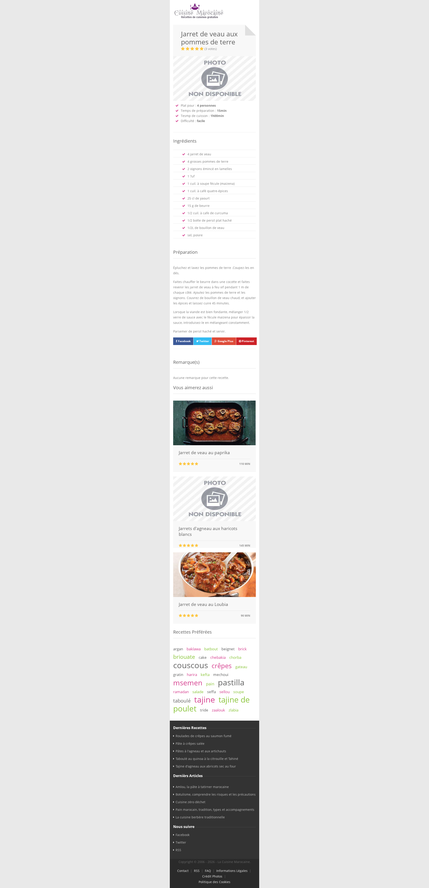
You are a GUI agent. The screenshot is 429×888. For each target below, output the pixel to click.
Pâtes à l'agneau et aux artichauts (201, 751)
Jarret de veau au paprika (204, 452)
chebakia (218, 657)
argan (178, 648)
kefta (205, 674)
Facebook (184, 341)
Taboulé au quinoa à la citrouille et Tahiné (207, 759)
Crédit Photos (212, 876)
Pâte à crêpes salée (190, 743)
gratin (178, 674)
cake (203, 657)
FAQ (208, 871)
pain (210, 683)
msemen (187, 682)
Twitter (204, 341)
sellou (224, 691)
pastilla (231, 682)
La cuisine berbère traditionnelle (200, 817)
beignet (228, 648)
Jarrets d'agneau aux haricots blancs (208, 531)
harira (192, 674)
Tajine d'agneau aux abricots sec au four (206, 766)
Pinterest (247, 341)
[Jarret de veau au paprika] (214, 444)
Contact (183, 871)
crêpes (222, 665)
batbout (211, 648)
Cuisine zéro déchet (190, 802)
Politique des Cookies (214, 882)
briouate (184, 656)
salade (198, 691)
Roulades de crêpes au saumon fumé (203, 736)
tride (204, 710)
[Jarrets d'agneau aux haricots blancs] (214, 520)
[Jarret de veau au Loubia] (214, 596)
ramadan (181, 691)
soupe (238, 691)
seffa (211, 691)
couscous (190, 665)
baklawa (194, 648)
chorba (235, 657)
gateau (241, 666)
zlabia (233, 710)
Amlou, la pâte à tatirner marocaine (202, 787)
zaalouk (218, 710)
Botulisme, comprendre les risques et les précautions (216, 794)
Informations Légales (232, 871)
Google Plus (225, 341)
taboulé (182, 700)
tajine (204, 699)
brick (242, 648)
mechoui (220, 674)
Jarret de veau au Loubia (203, 604)
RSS (178, 850)
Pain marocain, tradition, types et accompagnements (215, 809)
